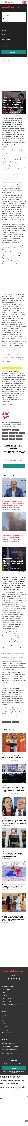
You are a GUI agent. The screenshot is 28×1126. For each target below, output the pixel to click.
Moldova (5, 435)
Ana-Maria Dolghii (7, 112)
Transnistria (5, 1018)
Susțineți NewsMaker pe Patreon (11, 1004)
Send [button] (1, 1098)
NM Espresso (5, 1015)
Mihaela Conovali (6, 825)
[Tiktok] (16, 978)
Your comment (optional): (12, 1087)
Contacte (4, 995)
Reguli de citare (6, 1001)
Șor (5, 438)
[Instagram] (14, 978)
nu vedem (19, 435)
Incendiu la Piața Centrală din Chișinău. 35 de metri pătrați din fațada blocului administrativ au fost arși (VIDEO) (14, 537)
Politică (5, 97)
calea (5, 433)
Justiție (3, 1024)
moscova (12, 435)
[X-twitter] (11, 978)
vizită (19, 438)
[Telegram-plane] (19, 978)
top (12, 438)
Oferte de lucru (6, 998)
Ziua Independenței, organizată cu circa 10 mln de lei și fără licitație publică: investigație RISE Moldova (13, 886)
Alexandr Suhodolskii (6, 430)
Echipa (4, 992)
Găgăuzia (4, 1021)
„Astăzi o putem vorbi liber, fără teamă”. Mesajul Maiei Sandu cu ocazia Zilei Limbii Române (13, 757)
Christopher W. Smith (6, 722)
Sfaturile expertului (6, 1030)
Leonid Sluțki (22, 433)
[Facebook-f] (8, 978)
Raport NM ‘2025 (6, 1032)
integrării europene (13, 433)
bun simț (15, 430)
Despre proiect (6, 989)
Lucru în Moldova (6, 1027)
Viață (3, 499)
